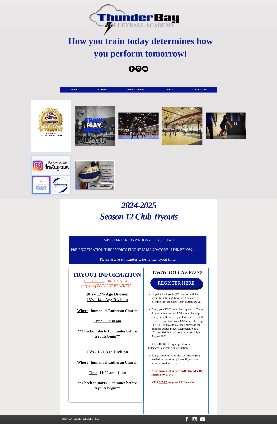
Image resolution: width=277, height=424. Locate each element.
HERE (163, 382)
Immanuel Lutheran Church (114, 362)
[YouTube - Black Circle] (145, 69)
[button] (102, 90)
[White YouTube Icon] (202, 419)
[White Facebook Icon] (187, 419)
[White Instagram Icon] (195, 419)
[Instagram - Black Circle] (138, 69)
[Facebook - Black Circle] (132, 69)
